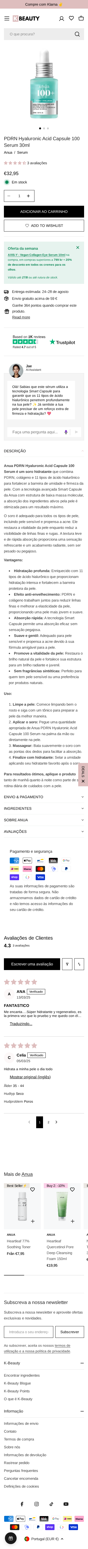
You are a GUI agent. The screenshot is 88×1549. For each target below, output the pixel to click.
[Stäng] (78, 247)
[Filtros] (67, 964)
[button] (15, 163)
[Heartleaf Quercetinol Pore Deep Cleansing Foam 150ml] (62, 1206)
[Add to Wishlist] (32, 1189)
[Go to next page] (58, 1122)
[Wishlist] (71, 18)
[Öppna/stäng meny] (7, 18)
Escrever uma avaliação (32, 964)
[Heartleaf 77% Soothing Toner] (22, 1206)
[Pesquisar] (77, 34)
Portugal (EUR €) (45, 1539)
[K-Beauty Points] (11, 1538)
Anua (8, 152)
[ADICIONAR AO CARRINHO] (72, 1221)
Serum (22, 152)
